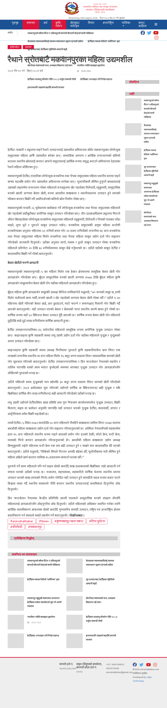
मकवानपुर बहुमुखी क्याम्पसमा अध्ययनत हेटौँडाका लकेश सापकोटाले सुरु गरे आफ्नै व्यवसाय (64, 57)
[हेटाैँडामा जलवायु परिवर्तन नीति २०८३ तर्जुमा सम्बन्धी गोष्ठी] (74, 622)
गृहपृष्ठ (15, 22)
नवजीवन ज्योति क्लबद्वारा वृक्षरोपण (91, 65)
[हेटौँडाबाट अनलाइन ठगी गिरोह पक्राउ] (16, 640)
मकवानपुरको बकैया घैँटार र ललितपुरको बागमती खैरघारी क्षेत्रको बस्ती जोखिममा (61, 33)
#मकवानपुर (35, 526)
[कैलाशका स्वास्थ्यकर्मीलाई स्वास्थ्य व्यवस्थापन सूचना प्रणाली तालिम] (74, 566)
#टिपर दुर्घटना (97, 521)
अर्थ (45, 22)
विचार (91, 22)
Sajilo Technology (142, 679)
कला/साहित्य (142, 24)
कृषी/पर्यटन (58, 24)
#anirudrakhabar (21, 521)
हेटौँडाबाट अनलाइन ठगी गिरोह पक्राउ (43, 635)
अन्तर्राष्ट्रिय (108, 22)
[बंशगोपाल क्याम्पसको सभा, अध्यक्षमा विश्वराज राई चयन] (74, 603)
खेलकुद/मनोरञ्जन (75, 24)
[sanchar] (96, 8)
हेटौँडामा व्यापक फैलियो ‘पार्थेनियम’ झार (104, 41)
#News (44, 521)
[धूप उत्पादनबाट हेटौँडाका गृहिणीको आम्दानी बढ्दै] (74, 584)
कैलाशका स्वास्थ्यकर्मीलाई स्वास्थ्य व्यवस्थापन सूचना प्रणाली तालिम (55, 41)
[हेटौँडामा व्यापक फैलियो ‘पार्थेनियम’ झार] (16, 584)
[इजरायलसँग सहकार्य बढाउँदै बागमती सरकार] (74, 640)
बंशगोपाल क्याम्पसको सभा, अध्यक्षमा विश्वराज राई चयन (50, 65)
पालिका (126, 22)
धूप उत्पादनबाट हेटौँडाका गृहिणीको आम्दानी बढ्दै (47, 49)
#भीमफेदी (16, 526)
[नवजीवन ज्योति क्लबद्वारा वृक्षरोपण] (16, 622)
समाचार (31, 22)
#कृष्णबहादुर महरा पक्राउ (68, 521)
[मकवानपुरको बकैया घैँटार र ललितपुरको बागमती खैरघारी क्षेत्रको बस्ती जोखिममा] (16, 566)
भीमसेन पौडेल (36, 623)
